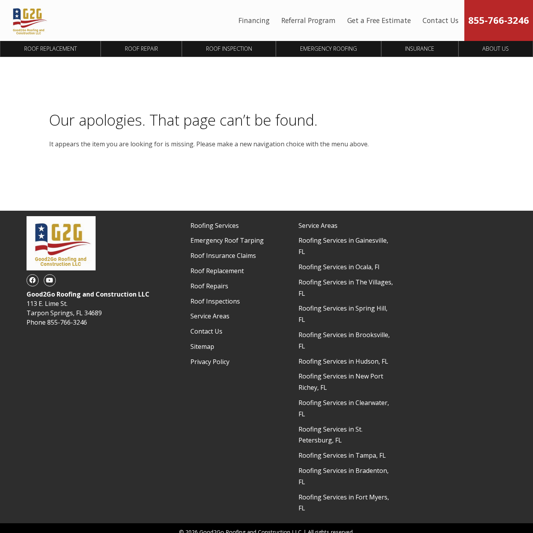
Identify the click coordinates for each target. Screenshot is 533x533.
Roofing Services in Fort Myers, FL (343, 503)
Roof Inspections (215, 301)
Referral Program (308, 20)
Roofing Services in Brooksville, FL (344, 340)
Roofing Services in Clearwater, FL (343, 408)
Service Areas (209, 316)
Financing (254, 20)
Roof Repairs (209, 286)
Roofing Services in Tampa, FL (342, 455)
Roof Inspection (229, 48)
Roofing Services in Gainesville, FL (343, 246)
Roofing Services (214, 225)
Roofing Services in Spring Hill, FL (342, 314)
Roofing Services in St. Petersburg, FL (330, 435)
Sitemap (202, 346)
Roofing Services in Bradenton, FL (343, 476)
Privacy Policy (209, 361)
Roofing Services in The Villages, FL (345, 288)
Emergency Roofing (328, 48)
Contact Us (440, 20)
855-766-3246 (498, 20)
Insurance (419, 48)
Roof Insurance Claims (223, 255)
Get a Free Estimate (379, 20)
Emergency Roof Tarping (227, 240)
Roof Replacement (50, 48)
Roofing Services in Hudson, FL (343, 361)
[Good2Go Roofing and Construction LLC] (29, 20)
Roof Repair (141, 48)
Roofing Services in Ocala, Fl (338, 267)
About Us (495, 48)
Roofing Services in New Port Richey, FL (340, 382)
